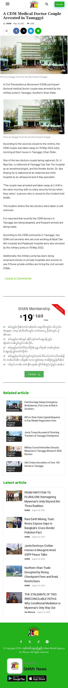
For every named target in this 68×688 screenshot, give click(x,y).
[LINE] (38, 31)
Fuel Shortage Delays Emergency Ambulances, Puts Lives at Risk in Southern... (41, 405)
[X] (23, 31)
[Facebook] (16, 31)
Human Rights (11, 423)
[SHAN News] (34, 4)
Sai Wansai (30, 612)
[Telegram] (31, 31)
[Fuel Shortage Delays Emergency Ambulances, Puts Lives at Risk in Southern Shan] (14, 406)
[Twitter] (29, 642)
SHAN (8, 23)
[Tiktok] (38, 642)
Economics (13, 409)
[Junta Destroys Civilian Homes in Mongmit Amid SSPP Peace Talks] (14, 548)
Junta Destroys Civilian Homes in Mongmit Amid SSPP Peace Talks (40, 550)
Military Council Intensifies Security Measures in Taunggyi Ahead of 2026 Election (43, 450)
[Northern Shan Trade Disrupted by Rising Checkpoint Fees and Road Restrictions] (14, 571)
